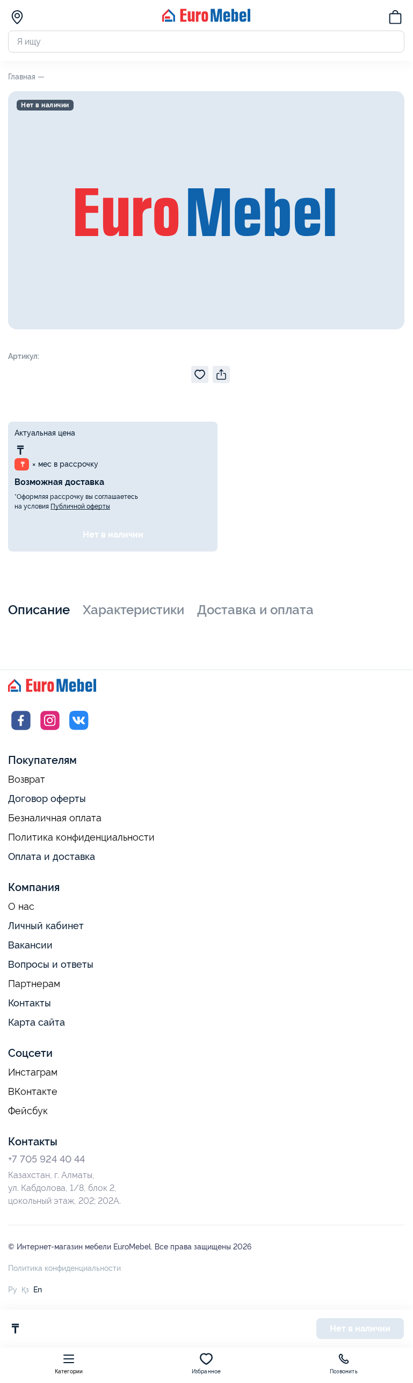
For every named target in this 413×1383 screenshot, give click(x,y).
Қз (25, 1289)
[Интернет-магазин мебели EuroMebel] (206, 19)
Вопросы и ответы (50, 964)
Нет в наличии (113, 534)
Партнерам (34, 984)
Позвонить (344, 1371)
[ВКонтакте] (79, 730)
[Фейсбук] (21, 730)
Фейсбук (28, 1111)
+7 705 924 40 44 (46, 1159)
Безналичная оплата (55, 818)
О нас (21, 906)
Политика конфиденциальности (81, 837)
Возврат (26, 779)
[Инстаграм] (50, 730)
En (37, 1289)
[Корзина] (395, 19)
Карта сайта (36, 1022)
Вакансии (30, 945)
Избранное (206, 1371)
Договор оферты (47, 798)
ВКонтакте (32, 1091)
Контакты (29, 1003)
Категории (69, 1371)
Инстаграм (32, 1072)
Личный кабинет (46, 925)
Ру (12, 1289)
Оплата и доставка (51, 856)
